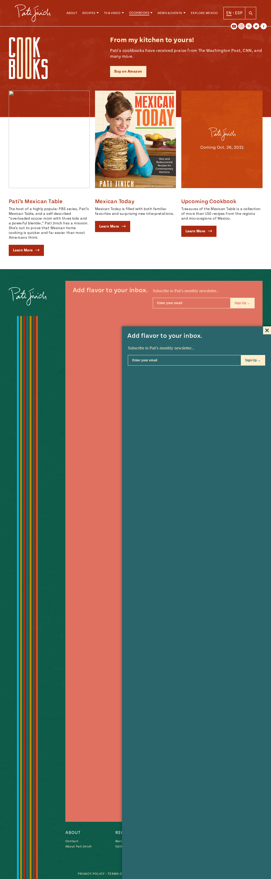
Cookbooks (139, 13)
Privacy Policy (91, 874)
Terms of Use (120, 874)
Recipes (89, 13)
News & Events (170, 13)
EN (229, 13)
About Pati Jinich (78, 846)
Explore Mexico (204, 13)
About (71, 13)
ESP (238, 13)
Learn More (23, 250)
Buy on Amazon (128, 71)
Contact (72, 841)
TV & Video (112, 13)
